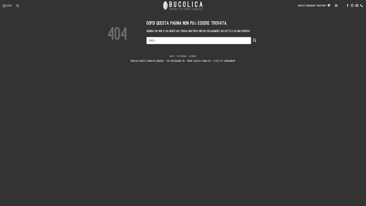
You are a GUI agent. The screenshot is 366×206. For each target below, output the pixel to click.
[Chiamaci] (361, 5)
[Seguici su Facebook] (347, 5)
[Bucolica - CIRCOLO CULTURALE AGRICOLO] (183, 5)
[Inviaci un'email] (356, 5)
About (172, 56)
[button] (7, 6)
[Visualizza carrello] (336, 6)
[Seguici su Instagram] (352, 5)
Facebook (192, 56)
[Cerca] (17, 6)
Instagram (181, 56)
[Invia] (254, 40)
